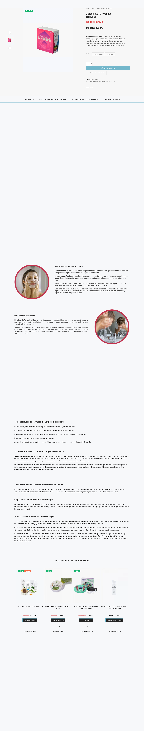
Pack (87, 53)
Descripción (29, 99)
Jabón (107, 82)
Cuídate (95, 79)
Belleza (92, 82)
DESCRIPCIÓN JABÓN (112, 99)
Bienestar (97, 82)
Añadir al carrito (108, 68)
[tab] (29, 99)
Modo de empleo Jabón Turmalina (53, 99)
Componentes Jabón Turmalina (85, 99)
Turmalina (112, 82)
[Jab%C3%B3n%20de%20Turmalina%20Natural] (94, 87)
